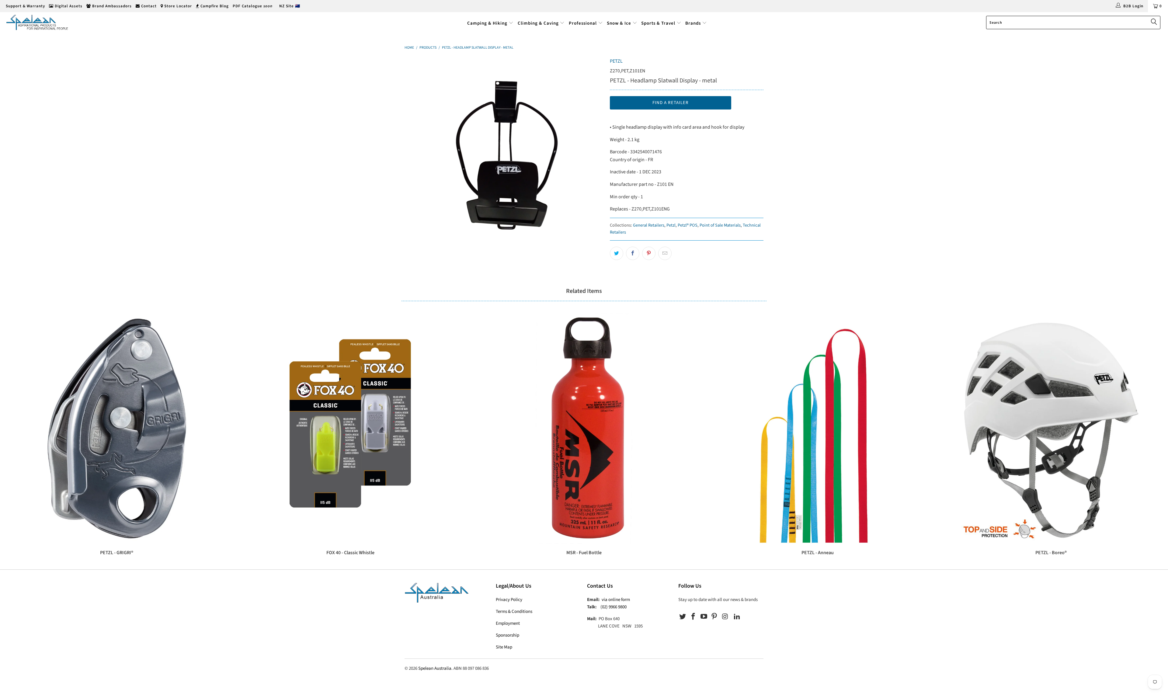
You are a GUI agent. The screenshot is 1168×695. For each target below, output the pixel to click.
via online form (616, 599)
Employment (508, 623)
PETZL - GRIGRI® (117, 428)
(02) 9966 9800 (613, 607)
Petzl (671, 225)
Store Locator (177, 6)
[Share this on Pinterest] (648, 253)
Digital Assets (68, 6)
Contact (148, 6)
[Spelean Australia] (96, 22)
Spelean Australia (434, 668)
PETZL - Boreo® (1051, 428)
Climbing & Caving (538, 23)
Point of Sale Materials (720, 225)
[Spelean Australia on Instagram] (725, 617)
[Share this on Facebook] (632, 253)
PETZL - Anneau (817, 428)
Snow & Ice (619, 23)
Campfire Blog (214, 6)
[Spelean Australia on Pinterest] (714, 617)
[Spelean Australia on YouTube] (703, 617)
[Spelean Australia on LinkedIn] (737, 617)
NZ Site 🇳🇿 (289, 6)
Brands (693, 23)
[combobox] (1073, 22)
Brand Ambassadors (111, 6)
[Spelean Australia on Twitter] (682, 617)
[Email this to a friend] (665, 253)
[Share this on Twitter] (616, 253)
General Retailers (648, 225)
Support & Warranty (25, 6)
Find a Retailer (670, 102)
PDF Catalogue (253, 6)
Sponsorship (507, 635)
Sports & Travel (658, 23)
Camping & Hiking (487, 23)
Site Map (504, 647)
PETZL (616, 61)
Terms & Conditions (514, 611)
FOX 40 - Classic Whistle (350, 428)
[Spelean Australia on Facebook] (693, 617)
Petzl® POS (687, 225)
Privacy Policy (509, 599)
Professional (583, 23)
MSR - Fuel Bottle (584, 428)
